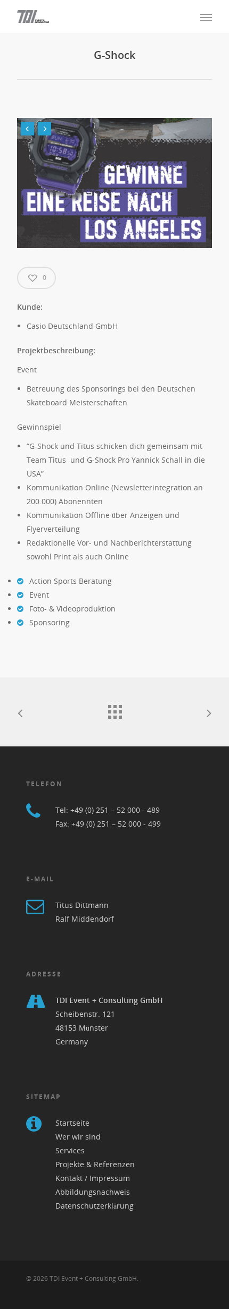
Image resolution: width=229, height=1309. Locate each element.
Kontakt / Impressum (92, 1178)
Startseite (72, 1123)
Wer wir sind (78, 1137)
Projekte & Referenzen (95, 1164)
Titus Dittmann (82, 905)
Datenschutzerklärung (94, 1206)
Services (70, 1150)
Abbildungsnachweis (92, 1192)
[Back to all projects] (114, 709)
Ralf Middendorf (84, 919)
